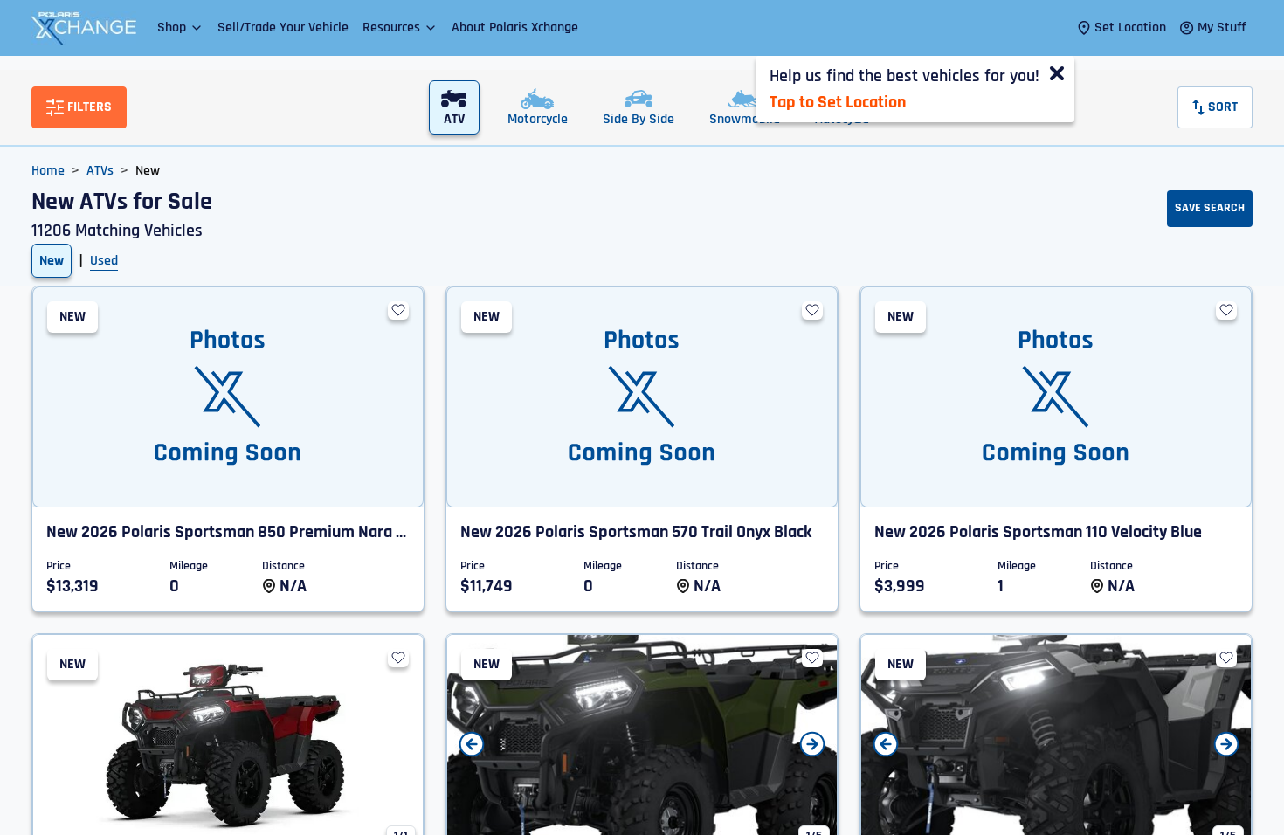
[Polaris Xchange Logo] (83, 28)
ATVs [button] (100, 171)
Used (104, 261)
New (51, 261)
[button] (180, 27)
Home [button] (48, 171)
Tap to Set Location (838, 102)
